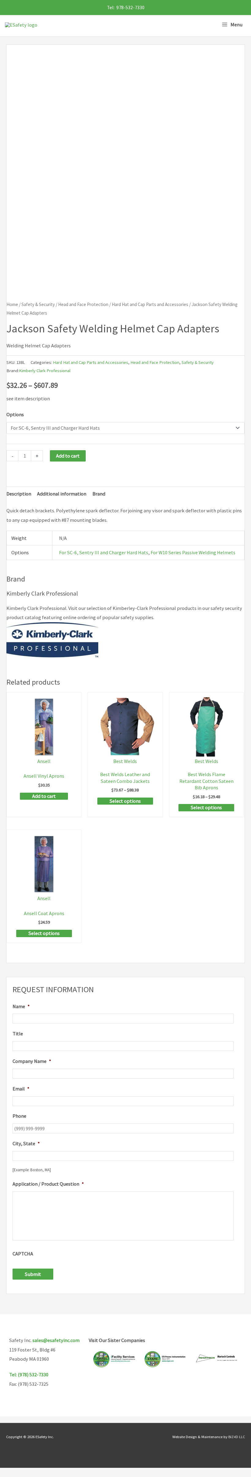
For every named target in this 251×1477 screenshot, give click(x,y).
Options (15, 414)
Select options (125, 801)
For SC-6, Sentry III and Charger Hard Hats (103, 552)
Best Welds (125, 761)
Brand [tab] (98, 494)
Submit (33, 1274)
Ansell (44, 761)
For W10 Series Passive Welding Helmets (193, 552)
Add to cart (68, 456)
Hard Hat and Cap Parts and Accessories (150, 304)
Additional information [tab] (61, 494)
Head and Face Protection (83, 304)
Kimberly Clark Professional (44, 370)
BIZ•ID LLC (236, 1436)
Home (12, 304)
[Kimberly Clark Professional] (52, 639)
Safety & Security (38, 304)
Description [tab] (18, 494)
